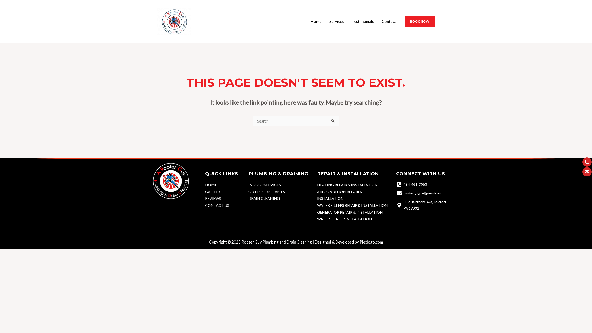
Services (336, 21)
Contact (389, 21)
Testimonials (363, 21)
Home (316, 21)
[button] (420, 21)
